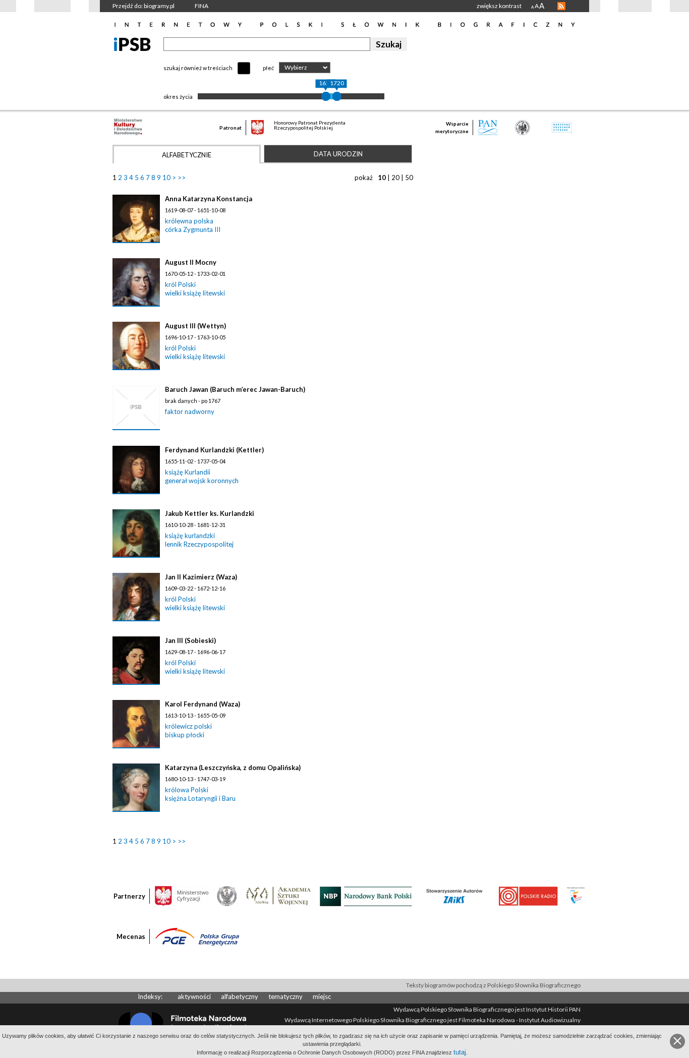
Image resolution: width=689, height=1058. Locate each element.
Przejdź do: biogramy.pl (143, 6)
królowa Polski (186, 790)
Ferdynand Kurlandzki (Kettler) (214, 450)
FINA (201, 6)
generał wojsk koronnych (202, 481)
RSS (561, 6)
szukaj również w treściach (198, 68)
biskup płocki (184, 735)
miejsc (322, 996)
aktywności (194, 996)
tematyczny (285, 996)
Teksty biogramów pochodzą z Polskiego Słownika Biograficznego (493, 985)
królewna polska (189, 221)
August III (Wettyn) (195, 326)
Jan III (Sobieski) (190, 640)
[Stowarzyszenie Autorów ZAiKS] (455, 896)
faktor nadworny (189, 411)
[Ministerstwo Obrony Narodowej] (227, 896)
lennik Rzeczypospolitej (199, 544)
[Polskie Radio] (528, 896)
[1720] (336, 96)
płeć (268, 68)
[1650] (325, 96)
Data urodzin (338, 154)
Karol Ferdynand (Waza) (202, 704)
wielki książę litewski (195, 293)
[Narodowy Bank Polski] (366, 896)
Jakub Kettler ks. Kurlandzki (209, 513)
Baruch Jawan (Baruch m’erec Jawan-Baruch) (235, 389)
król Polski (180, 284)
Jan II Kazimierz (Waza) (201, 577)
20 (395, 177)
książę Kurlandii (187, 472)
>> (182, 177)
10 (166, 177)
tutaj (459, 1052)
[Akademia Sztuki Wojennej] (278, 896)
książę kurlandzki (190, 536)
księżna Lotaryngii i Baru (200, 798)
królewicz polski (188, 726)
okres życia (178, 96)
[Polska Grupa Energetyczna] (197, 936)
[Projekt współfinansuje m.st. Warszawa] (575, 896)
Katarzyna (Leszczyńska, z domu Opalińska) (233, 767)
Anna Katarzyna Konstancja (208, 199)
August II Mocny (190, 262)
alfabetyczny (239, 996)
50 (409, 177)
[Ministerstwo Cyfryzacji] (181, 896)
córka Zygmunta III (192, 229)
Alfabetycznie (186, 155)
